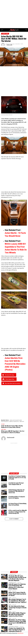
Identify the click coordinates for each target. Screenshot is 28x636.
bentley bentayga (14, 421)
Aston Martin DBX (6, 263)
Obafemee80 (9, 44)
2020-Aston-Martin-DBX (16, 420)
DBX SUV (18, 157)
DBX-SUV (22, 421)
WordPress (20, 633)
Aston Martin (18, 127)
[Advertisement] (14, 14)
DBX (18, 129)
